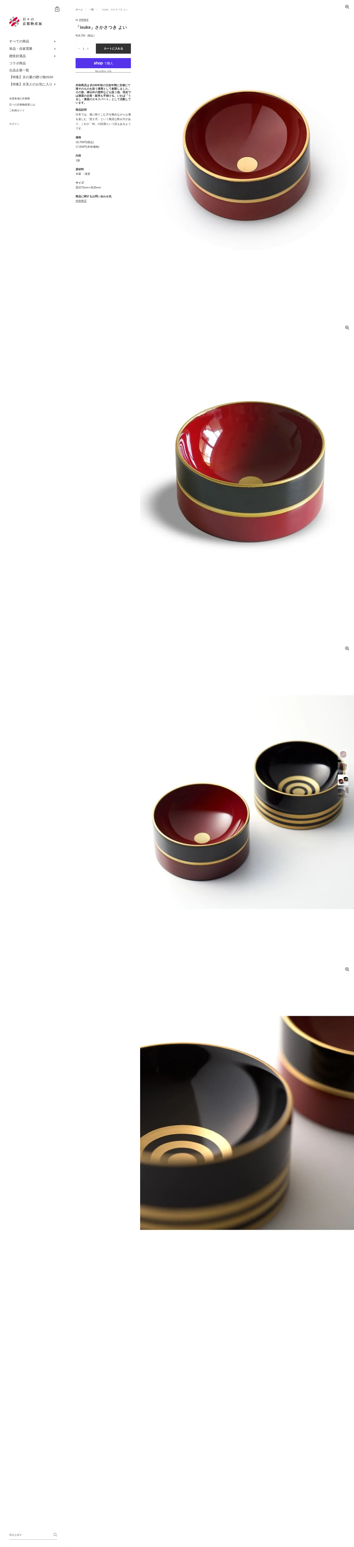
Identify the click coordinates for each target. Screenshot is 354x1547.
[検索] (55, 1535)
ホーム (79, 9)
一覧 (91, 9)
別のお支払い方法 (103, 71)
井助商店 (83, 20)
